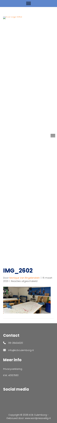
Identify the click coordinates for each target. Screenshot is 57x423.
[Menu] (28, 3)
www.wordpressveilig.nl (38, 418)
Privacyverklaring (12, 369)
